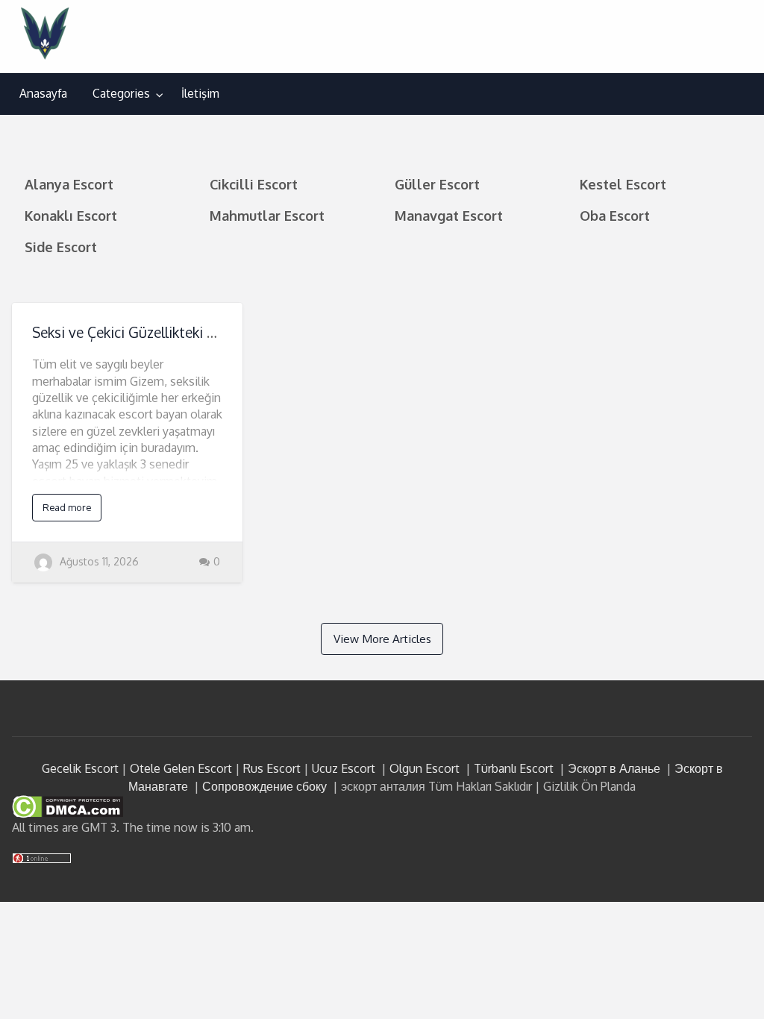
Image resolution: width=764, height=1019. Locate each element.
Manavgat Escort (449, 215)
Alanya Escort (69, 183)
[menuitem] (43, 94)
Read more (67, 507)
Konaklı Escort (71, 215)
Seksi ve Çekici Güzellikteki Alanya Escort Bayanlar (193, 332)
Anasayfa (43, 93)
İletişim (200, 93)
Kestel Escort (623, 183)
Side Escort (61, 246)
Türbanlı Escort (514, 768)
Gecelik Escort (80, 768)
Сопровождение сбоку (264, 786)
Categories (121, 93)
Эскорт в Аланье (614, 768)
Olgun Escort (424, 768)
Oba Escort (615, 215)
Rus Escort (272, 768)
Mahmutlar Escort (267, 215)
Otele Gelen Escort (181, 768)
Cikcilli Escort (254, 183)
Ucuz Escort (343, 768)
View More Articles (382, 638)
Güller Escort (437, 183)
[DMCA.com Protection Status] (67, 805)
